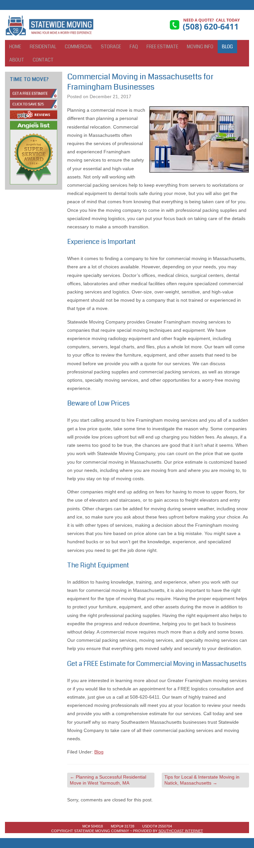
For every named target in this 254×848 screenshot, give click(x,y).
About (16, 60)
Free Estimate (162, 46)
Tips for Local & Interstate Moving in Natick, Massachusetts (201, 780)
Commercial (78, 46)
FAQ (134, 46)
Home (15, 46)
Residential (43, 46)
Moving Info (200, 46)
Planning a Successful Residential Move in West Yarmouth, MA (108, 780)
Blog (227, 46)
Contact (43, 60)
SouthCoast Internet (180, 831)
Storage (111, 46)
